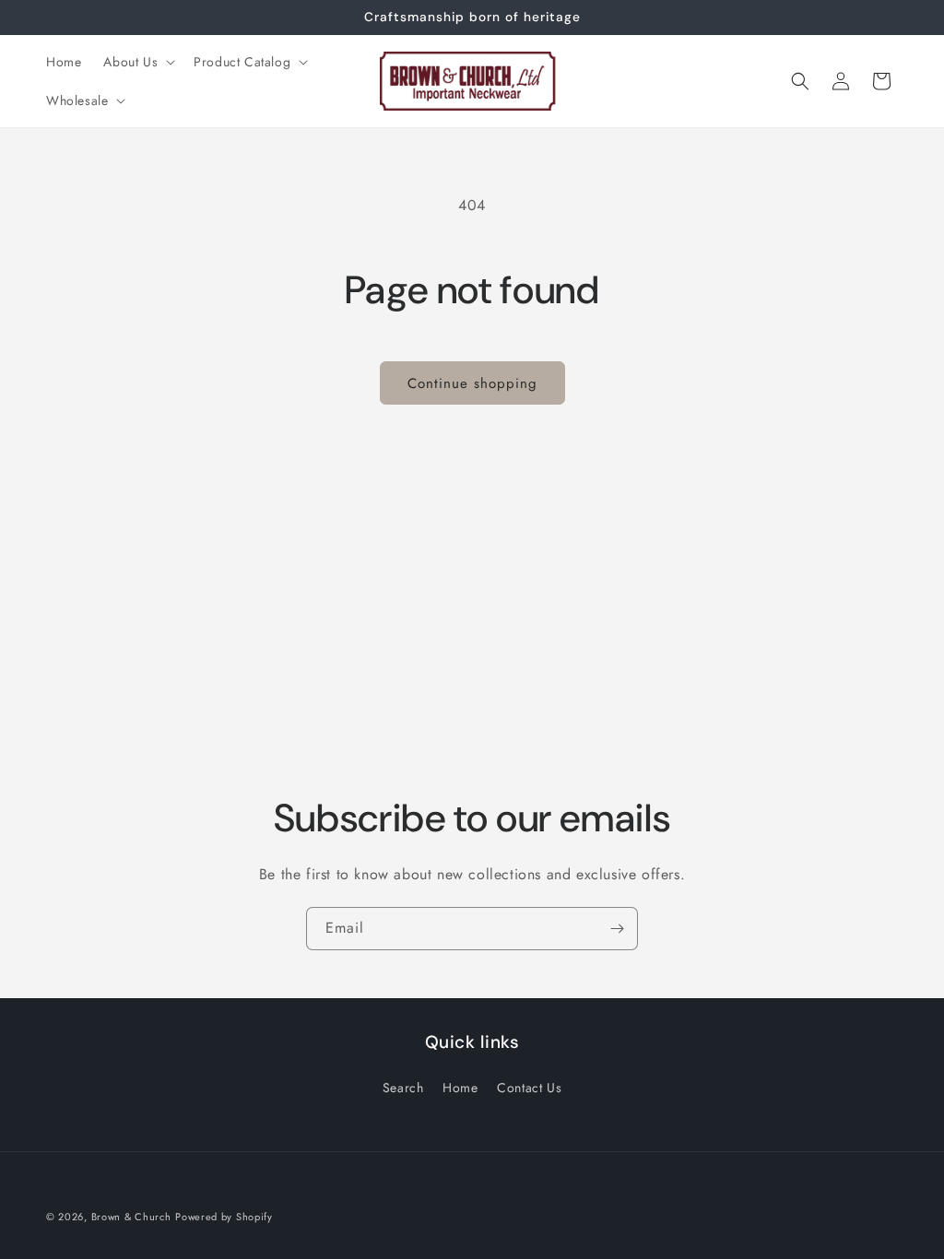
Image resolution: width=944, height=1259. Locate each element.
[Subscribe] (616, 928)
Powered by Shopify (224, 1216)
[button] (137, 61)
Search (403, 1087)
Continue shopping (472, 383)
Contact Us (529, 1087)
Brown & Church (131, 1216)
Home (460, 1087)
